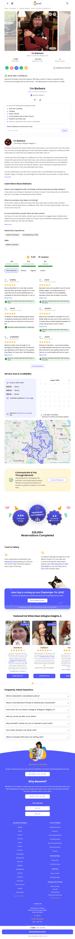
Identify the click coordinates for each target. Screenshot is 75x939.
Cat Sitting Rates (55, 839)
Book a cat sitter (37, 796)
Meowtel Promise (10, 561)
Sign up (37, 814)
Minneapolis (20, 858)
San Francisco (20, 884)
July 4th (55, 889)
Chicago (20, 839)
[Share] (40, 100)
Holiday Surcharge (23, 413)
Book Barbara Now (37, 600)
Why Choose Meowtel (55, 843)
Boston (20, 835)
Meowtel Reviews (55, 847)
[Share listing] (50, 14)
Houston (20, 850)
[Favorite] (35, 100)
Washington (20, 892)
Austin (20, 831)
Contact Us (38, 904)
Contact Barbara (57, 480)
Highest (33, 271)
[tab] (32, 683)
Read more (8, 298)
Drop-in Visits (55, 873)
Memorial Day (55, 886)
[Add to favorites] (54, 14)
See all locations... (20, 896)
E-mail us (37, 915)
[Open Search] (67, 3)
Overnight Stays (55, 877)
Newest (23, 271)
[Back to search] (8, 3)
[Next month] (69, 380)
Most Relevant (11, 271)
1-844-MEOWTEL (37, 919)
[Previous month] (40, 380)
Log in (37, 808)
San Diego (20, 881)
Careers (55, 851)
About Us (55, 831)
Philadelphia (20, 869)
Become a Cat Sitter (37, 774)
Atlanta (20, 827)
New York (20, 861)
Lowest (42, 271)
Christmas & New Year (55, 895)
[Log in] (12, 3)
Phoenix (19, 873)
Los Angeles (20, 854)
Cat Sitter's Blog (55, 864)
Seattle (20, 888)
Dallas (20, 842)
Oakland (20, 865)
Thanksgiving (55, 892)
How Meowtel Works (55, 835)
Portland (20, 877)
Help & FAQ (55, 860)
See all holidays (55, 898)
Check (65, 130)
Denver (20, 846)
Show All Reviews (37, 366)
